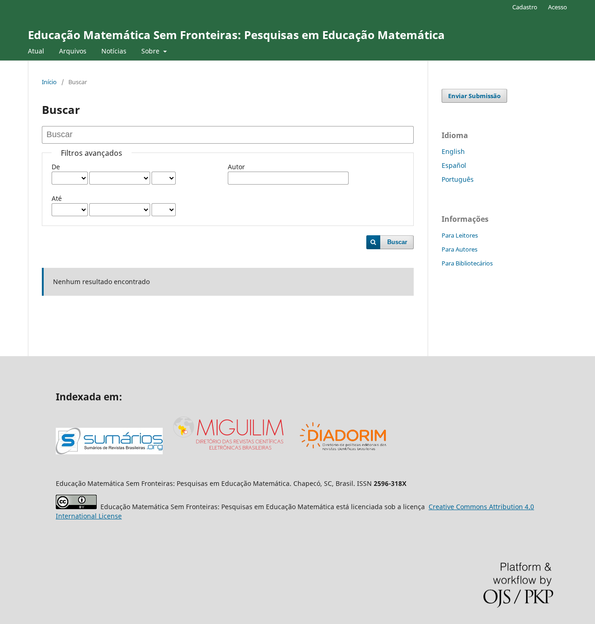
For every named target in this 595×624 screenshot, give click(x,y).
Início (49, 82)
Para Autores (459, 249)
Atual (36, 50)
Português (458, 179)
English (453, 151)
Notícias (113, 50)
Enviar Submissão (474, 96)
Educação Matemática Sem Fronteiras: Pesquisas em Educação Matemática (236, 34)
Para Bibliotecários (467, 263)
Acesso (557, 7)
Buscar (397, 242)
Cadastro (524, 7)
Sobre (151, 50)
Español (454, 165)
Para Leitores (460, 235)
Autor (236, 166)
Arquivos (72, 50)
